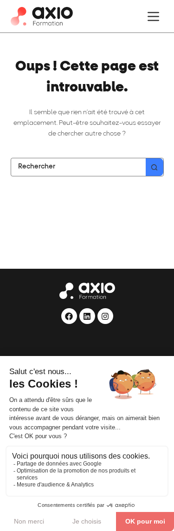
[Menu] (153, 16)
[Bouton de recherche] (154, 167)
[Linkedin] (87, 316)
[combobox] (78, 167)
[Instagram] (105, 316)
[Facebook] (69, 316)
